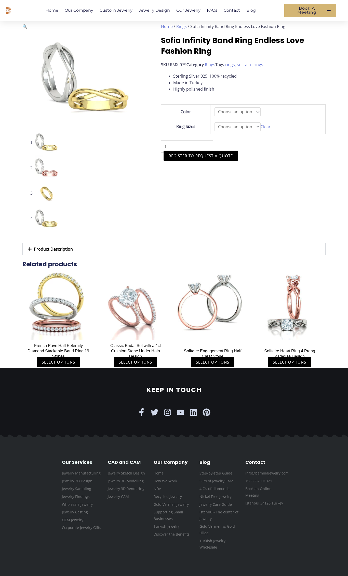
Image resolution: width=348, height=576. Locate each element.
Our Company (79, 10)
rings (230, 64)
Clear (266, 126)
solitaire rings (250, 64)
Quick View (58, 335)
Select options (58, 362)
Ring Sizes (185, 126)
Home (52, 10)
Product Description (53, 249)
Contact (232, 10)
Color (186, 111)
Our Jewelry (188, 10)
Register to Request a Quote (201, 155)
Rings (181, 26)
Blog (251, 10)
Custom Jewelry (116, 10)
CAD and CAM (124, 462)
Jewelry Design (154, 10)
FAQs (212, 10)
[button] (25, 26)
